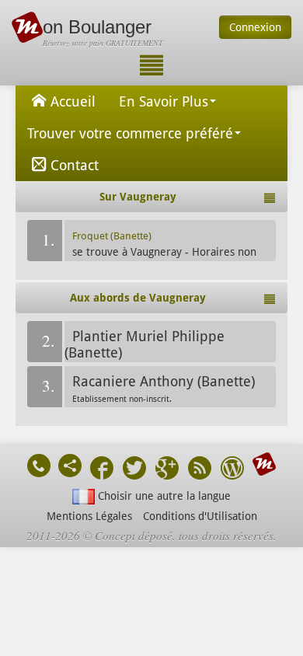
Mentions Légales (89, 516)
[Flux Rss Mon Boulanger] (199, 469)
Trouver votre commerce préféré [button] (130, 133)
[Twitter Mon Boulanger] (134, 469)
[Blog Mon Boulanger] (232, 469)
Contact (74, 165)
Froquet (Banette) (112, 236)
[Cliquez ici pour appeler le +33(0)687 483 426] (38, 465)
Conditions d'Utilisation (200, 516)
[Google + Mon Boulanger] (167, 469)
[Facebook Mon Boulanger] (101, 469)
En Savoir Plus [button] (163, 101)
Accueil (73, 101)
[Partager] (70, 465)
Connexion (255, 27)
